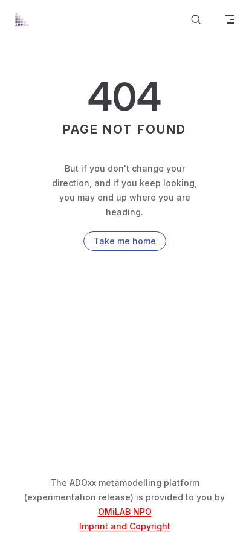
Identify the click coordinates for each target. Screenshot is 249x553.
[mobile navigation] (229, 19)
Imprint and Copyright (124, 526)
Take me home (125, 241)
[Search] (195, 19)
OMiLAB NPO (125, 511)
